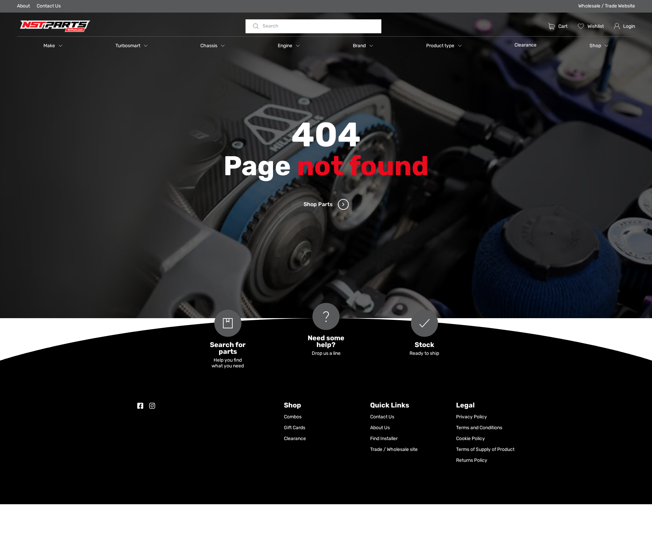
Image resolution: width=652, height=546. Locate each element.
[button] (52, 45)
